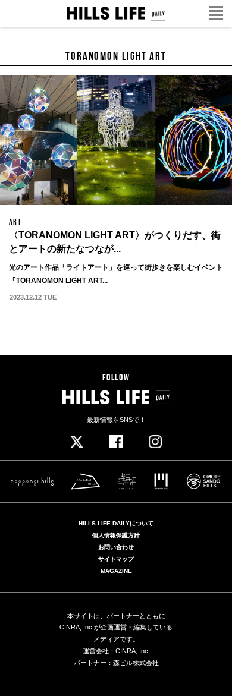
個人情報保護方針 (116, 535)
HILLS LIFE (116, 14)
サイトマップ (116, 559)
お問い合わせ (116, 547)
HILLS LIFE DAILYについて (116, 524)
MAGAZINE (116, 571)
